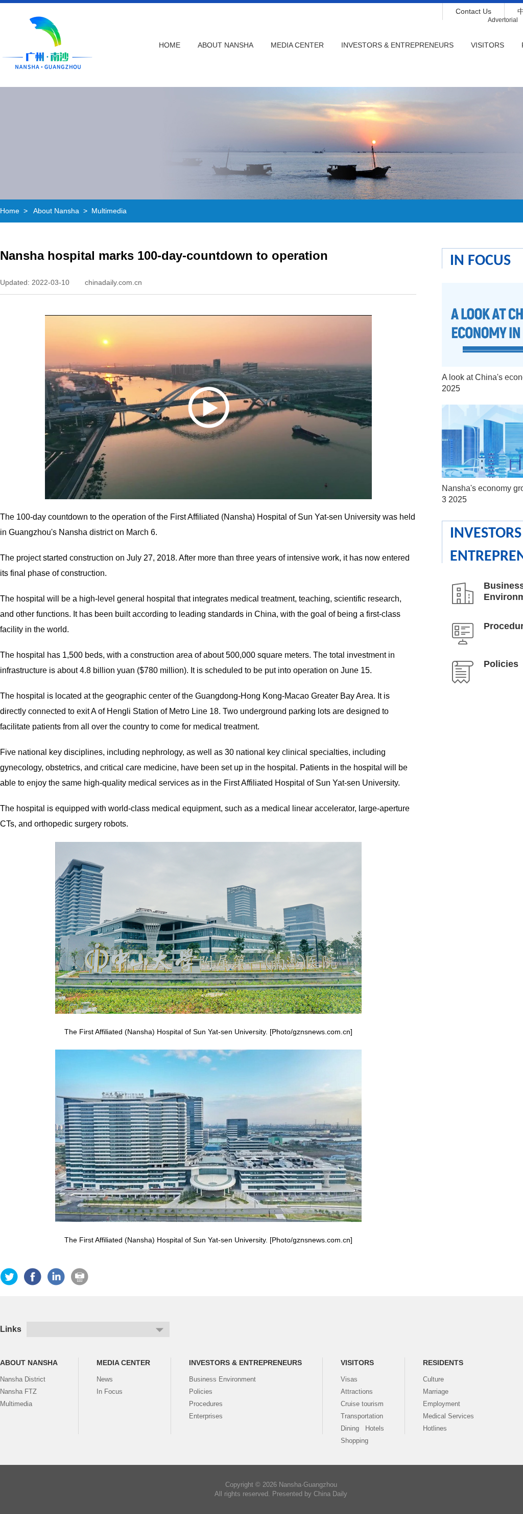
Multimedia (109, 211)
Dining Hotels (362, 1428)
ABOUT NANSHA (29, 1363)
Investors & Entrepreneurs (397, 45)
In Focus (480, 261)
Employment (441, 1404)
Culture (433, 1379)
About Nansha (56, 211)
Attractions (357, 1391)
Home (169, 45)
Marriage (435, 1391)
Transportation (362, 1416)
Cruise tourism (362, 1404)
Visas (349, 1379)
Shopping (354, 1440)
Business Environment (222, 1379)
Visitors (487, 45)
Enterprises (206, 1416)
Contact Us (473, 11)
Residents (443, 1363)
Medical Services (448, 1416)
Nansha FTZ (18, 1391)
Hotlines (435, 1428)
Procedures (206, 1404)
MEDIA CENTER (297, 45)
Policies (501, 664)
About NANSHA (225, 45)
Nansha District (22, 1379)
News (105, 1379)
